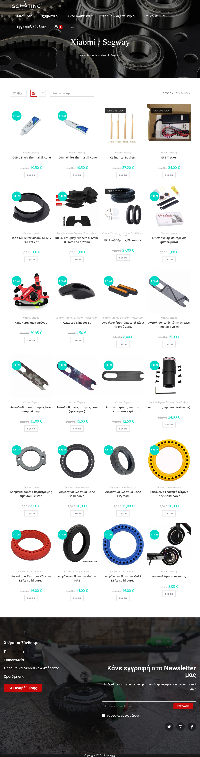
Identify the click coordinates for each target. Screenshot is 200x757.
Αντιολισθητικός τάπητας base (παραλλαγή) (31, 409)
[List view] (42, 93)
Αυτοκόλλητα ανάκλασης (169, 576)
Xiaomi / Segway (31, 152)
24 (182, 93)
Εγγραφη (183, 706)
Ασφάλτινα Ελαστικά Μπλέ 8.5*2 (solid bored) (123, 578)
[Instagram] (180, 726)
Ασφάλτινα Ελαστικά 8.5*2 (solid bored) (77, 494)
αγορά (31, 174)
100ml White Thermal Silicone (77, 157)
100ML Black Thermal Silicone (31, 157)
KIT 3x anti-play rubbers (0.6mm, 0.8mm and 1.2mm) (77, 240)
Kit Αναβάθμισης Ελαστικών (123, 240)
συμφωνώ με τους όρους (123, 715)
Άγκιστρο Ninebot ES (77, 322)
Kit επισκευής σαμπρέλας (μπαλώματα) (169, 240)
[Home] (81, 55)
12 (177, 93)
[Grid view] (33, 93)
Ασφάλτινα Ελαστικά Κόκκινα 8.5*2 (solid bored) (31, 578)
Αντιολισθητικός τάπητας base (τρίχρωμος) (77, 409)
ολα (187, 93)
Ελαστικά (123, 235)
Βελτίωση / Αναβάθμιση (85, 233)
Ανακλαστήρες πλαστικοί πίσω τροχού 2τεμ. (123, 325)
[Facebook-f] (192, 726)
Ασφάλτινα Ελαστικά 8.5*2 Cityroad (123, 494)
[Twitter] (169, 726)
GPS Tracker (169, 157)
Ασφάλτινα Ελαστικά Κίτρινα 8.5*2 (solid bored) (169, 494)
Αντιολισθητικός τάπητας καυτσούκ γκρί (123, 409)
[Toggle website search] (72, 26)
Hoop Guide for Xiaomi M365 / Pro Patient (31, 240)
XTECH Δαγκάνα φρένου (31, 322)
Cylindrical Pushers (123, 157)
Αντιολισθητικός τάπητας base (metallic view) (169, 325)
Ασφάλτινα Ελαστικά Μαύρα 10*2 (77, 578)
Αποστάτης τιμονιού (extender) (169, 407)
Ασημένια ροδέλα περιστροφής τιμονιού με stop (31, 494)
